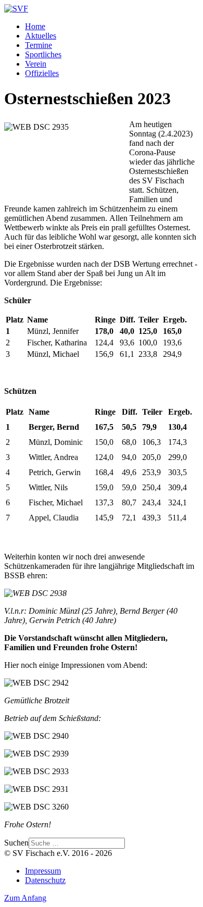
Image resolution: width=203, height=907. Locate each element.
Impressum (43, 870)
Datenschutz (45, 880)
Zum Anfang (25, 897)
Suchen (16, 842)
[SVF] (16, 8)
